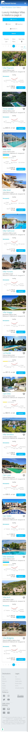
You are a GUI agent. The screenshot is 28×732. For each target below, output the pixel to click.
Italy (3, 676)
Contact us (17, 679)
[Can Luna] (14, 465)
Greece (4, 679)
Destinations (9, 7)
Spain (14, 7)
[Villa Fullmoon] (14, 221)
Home (3, 7)
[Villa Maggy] (14, 302)
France (4, 688)
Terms (16, 685)
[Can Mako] (14, 506)
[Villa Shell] (14, 180)
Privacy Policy (18, 683)
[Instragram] (9, 695)
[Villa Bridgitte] (14, 628)
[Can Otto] (14, 384)
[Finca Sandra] (14, 99)
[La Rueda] (14, 343)
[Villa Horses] (14, 262)
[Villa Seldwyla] (14, 547)
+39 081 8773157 (20, 723)
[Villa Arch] (14, 587)
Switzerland (5, 690)
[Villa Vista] (14, 139)
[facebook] (4, 695)
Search (14, 33)
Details (21, 88)
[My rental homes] (11, 3)
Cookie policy (18, 681)
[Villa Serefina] (14, 425)
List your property (19, 688)
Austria (4, 685)
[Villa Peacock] (14, 58)
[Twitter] (4, 699)
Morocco (4, 681)
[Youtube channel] (9, 699)
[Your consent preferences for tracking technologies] (2, 729)
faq (16, 676)
